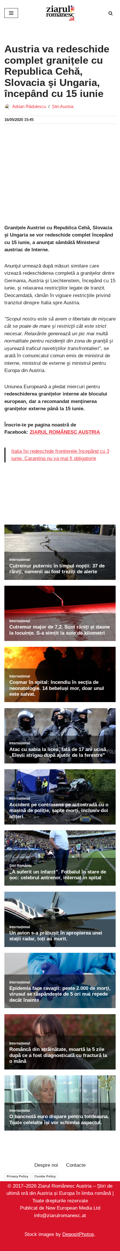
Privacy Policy (17, 1176)
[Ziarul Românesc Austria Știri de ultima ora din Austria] (60, 13)
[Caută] (110, 13)
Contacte (76, 1165)
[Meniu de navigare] (11, 13)
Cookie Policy (45, 1176)
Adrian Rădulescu (29, 106)
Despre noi (46, 1165)
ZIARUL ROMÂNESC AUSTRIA (65, 432)
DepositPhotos (78, 1234)
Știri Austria (62, 106)
